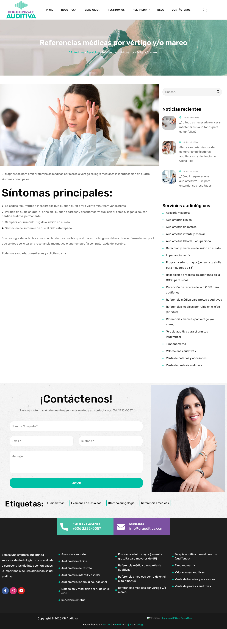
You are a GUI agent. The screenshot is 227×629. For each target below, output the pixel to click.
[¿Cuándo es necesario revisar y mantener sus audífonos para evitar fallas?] (169, 123)
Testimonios (116, 9)
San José (107, 624)
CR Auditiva (76, 52)
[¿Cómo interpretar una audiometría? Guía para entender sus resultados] (169, 177)
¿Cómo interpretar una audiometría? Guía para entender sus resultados (195, 181)
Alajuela (129, 624)
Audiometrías (55, 503)
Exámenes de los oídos (86, 503)
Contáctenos (181, 9)
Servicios (91, 9)
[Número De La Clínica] (64, 527)
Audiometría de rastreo (181, 227)
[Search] (218, 92)
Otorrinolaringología (121, 503)
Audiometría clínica (179, 219)
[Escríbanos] (121, 527)
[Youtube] (21, 590)
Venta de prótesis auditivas (184, 365)
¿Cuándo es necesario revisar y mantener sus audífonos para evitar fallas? (200, 127)
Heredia (118, 624)
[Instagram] (13, 590)
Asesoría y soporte (178, 212)
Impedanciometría (178, 255)
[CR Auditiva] (21, 10)
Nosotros (68, 9)
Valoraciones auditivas (181, 351)
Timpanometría (176, 344)
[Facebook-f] (5, 590)
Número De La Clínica (86, 523)
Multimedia (139, 9)
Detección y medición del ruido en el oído (193, 248)
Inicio (49, 9)
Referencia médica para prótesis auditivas (194, 299)
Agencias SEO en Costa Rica (177, 618)
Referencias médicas (155, 503)
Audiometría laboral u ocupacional (189, 241)
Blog (160, 9)
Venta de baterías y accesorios (186, 358)
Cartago (139, 624)
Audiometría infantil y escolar (185, 234)
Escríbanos (136, 523)
